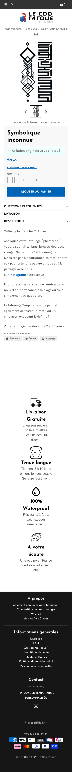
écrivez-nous (36, 686)
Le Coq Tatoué (47, 757)
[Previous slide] (26, 112)
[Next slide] (46, 112)
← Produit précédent (23, 123)
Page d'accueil (13, 29)
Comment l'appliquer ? (22, 168)
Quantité (13, 174)
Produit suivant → (52, 123)
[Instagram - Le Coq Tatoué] (36, 34)
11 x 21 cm (31, 29)
